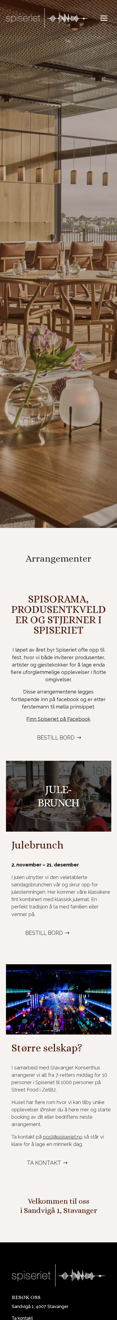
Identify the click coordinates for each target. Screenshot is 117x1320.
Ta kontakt (44, 1163)
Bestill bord (56, 737)
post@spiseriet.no (62, 1137)
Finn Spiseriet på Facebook (58, 719)
